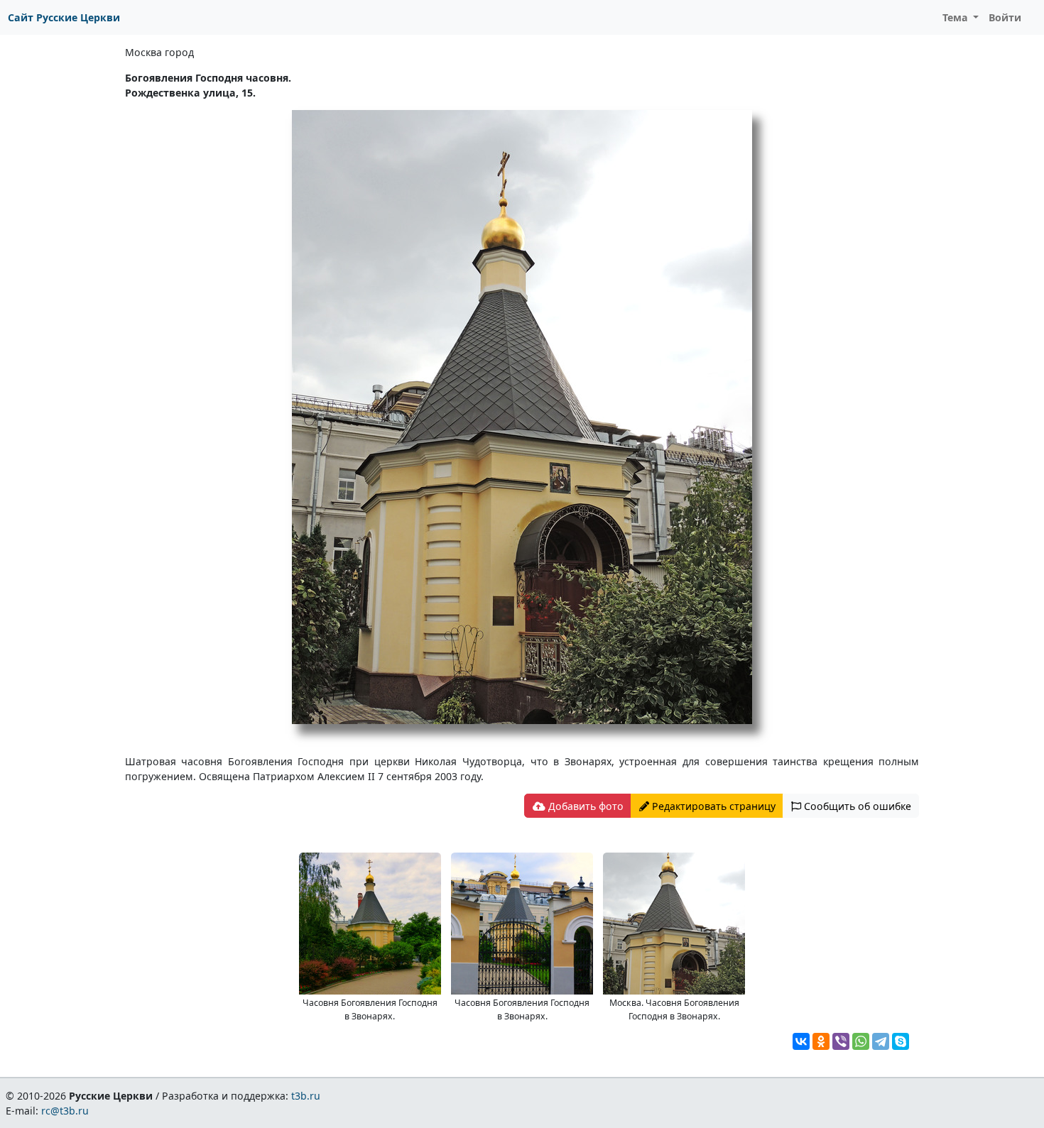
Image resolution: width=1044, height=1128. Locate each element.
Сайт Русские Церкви (64, 17)
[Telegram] (880, 1041)
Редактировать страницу (712, 806)
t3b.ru (305, 1095)
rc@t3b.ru (65, 1110)
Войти (1005, 17)
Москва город (159, 52)
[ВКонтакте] (801, 1041)
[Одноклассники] (821, 1041)
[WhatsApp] (860, 1041)
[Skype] (900, 1041)
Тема (956, 17)
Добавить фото (584, 806)
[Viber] (840, 1041)
